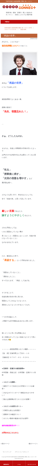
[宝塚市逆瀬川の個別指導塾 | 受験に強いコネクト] (19, 9)
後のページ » (33, 443)
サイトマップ (7, 452)
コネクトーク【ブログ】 (10, 29)
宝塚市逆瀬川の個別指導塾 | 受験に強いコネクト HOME (18, 27)
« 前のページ (5, 443)
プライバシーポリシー (22, 452)
